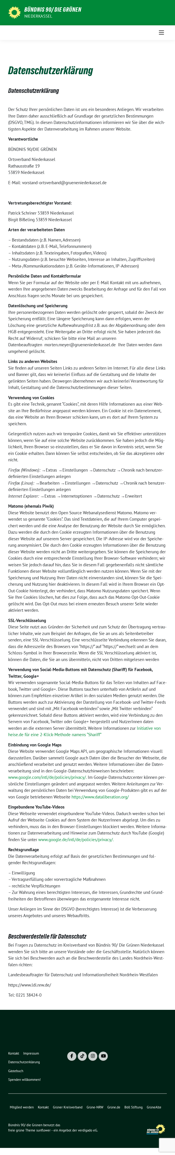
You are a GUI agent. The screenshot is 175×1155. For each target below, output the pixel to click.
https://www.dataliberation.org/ (100, 797)
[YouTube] (103, 1056)
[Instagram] (92, 1056)
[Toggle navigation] (161, 33)
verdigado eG (87, 1130)
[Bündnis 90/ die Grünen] (14, 12)
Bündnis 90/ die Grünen (52, 9)
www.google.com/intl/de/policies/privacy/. (47, 777)
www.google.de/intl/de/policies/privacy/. (76, 839)
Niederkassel (38, 16)
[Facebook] (71, 1056)
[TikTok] (82, 1056)
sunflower (43, 1130)
